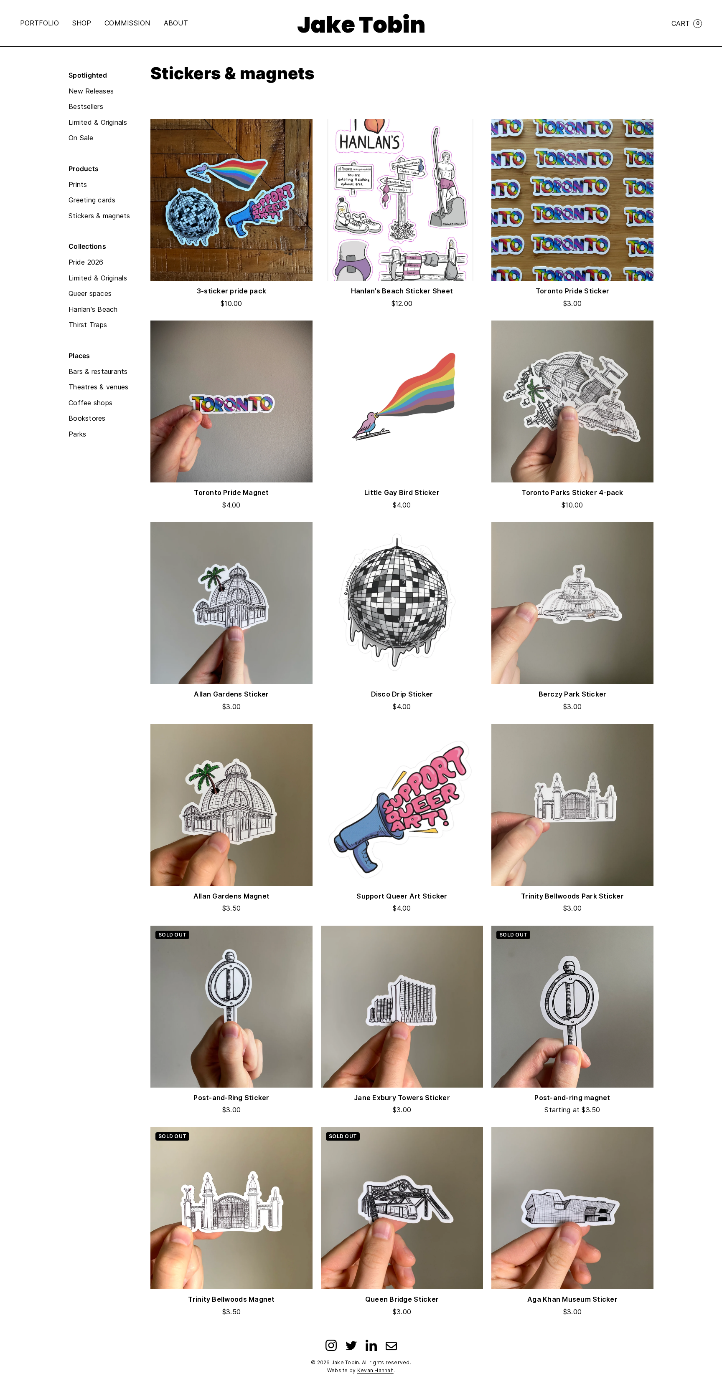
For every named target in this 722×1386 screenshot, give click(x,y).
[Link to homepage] (361, 23)
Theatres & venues (98, 387)
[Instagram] (331, 1345)
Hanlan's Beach (93, 309)
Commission (127, 23)
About (176, 23)
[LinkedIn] (371, 1345)
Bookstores (87, 418)
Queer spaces (90, 293)
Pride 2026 (86, 262)
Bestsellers (86, 106)
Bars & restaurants (98, 371)
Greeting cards (92, 200)
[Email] (391, 1345)
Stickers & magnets (99, 216)
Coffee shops (90, 403)
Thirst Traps (88, 325)
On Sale (81, 138)
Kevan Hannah (375, 1370)
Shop (81, 23)
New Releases (91, 91)
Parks (77, 434)
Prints (78, 184)
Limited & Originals (98, 122)
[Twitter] (351, 1345)
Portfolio (39, 23)
